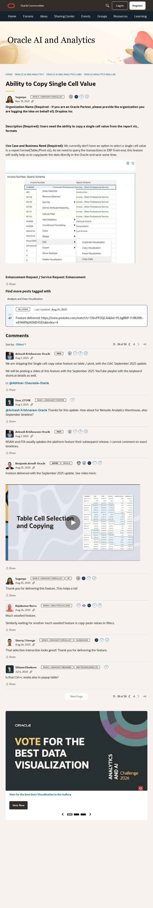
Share (10, 284)
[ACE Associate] (84, 606)
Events (85, 16)
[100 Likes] (86, 353)
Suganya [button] (20, 97)
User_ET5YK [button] (23, 400)
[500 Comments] (100, 463)
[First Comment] (81, 97)
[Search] (107, 5)
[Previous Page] (129, 344)
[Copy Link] (32, 101)
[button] (10, 99)
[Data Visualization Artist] (79, 463)
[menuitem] (32, 5)
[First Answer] (75, 353)
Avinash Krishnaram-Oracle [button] (32, 353)
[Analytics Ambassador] (78, 606)
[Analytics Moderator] (70, 353)
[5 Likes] (87, 97)
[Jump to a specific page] (144, 344)
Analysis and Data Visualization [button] (25, 298)
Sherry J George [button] (25, 640)
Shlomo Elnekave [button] (26, 667)
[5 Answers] (95, 606)
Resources (120, 16)
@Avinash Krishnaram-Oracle (26, 410)
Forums (28, 16)
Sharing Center (64, 16)
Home (12, 16)
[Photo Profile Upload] (76, 97)
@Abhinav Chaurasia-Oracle (29, 383)
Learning (140, 16)
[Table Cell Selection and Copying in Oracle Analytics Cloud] (73, 522)
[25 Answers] (95, 463)
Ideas (43, 16)
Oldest (20, 344)
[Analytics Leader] (71, 97)
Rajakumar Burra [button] (26, 606)
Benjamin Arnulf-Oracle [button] (30, 463)
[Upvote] (10, 314)
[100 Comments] (80, 353)
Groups (102, 16)
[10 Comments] (102, 640)
